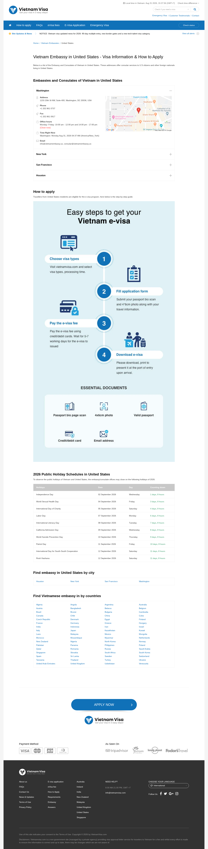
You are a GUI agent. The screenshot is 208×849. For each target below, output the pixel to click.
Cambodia (143, 612)
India (38, 627)
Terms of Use (25, 802)
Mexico (108, 634)
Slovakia (74, 652)
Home (36, 43)
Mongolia (143, 634)
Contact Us (24, 792)
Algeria (39, 604)
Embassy (52, 802)
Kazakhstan (110, 630)
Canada (39, 616)
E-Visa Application (75, 25)
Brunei (73, 612)
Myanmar (109, 638)
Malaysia (74, 634)
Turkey (108, 660)
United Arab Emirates (45, 663)
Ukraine (142, 660)
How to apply (23, 25)
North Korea (110, 641)
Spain (38, 656)
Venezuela (143, 663)
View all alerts (188, 33)
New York (74, 581)
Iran (106, 627)
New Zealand (42, 641)
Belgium (142, 608)
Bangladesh (75, 608)
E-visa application (56, 782)
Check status (189, 25)
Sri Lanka (74, 656)
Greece (108, 623)
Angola (73, 604)
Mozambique (76, 638)
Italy (38, 630)
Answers (51, 807)
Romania (74, 649)
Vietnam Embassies (50, 43)
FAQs (39, 25)
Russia (108, 649)
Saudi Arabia (144, 649)
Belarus (108, 608)
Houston (40, 581)
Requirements (54, 797)
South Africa (110, 652)
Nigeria (73, 641)
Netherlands (144, 638)
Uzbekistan (110, 663)
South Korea (144, 652)
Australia (143, 604)
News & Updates (26, 797)
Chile (72, 616)
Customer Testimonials (179, 15)
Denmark (74, 619)
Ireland (80, 787)
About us (23, 782)
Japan (73, 630)
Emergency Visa (159, 15)
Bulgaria (108, 612)
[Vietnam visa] (10, 25)
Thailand (74, 660)
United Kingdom (77, 663)
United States (83, 812)
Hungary (143, 623)
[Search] (195, 9)
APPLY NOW (104, 705)
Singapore (40, 652)
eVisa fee (52, 787)
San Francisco (111, 581)
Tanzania (40, 660)
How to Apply (53, 792)
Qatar (38, 649)
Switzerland (144, 656)
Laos (38, 634)
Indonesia (74, 627)
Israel (141, 627)
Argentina (109, 604)
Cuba (141, 616)
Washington (144, 581)
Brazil (38, 612)
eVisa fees (54, 25)
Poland (142, 645)
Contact (195, 15)
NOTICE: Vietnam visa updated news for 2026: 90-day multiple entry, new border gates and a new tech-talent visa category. (94, 33)
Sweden (108, 656)
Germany (74, 623)
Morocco (40, 638)
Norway (142, 641)
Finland (142, 619)
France (39, 623)
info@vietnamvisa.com (115, 793)
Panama (74, 645)
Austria (39, 608)
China (107, 616)
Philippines (109, 645)
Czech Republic (43, 619)
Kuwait (142, 630)
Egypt (107, 619)
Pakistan (40, 645)
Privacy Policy (25, 807)
